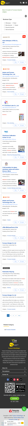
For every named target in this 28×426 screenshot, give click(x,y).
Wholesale (8, 23)
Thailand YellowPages (14, 348)
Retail (14, 23)
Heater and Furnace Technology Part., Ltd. (8, 73)
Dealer (16, 25)
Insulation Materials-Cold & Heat (14, 188)
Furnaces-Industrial (11, 60)
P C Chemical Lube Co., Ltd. (10, 105)
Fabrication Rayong (8, 272)
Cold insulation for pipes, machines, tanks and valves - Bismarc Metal (10, 169)
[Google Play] (21, 390)
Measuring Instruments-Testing (13, 154)
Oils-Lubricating (10, 123)
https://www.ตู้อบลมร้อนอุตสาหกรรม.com (10, 76)
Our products (5, 371)
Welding (9, 287)
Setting (19, 422)
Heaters (9, 220)
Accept (22, 422)
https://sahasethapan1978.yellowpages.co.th (11, 44)
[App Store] (21, 386)
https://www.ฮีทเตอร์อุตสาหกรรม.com (10, 204)
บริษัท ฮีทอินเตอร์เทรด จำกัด (10, 227)
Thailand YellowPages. (17, 415)
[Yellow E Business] (8, 379)
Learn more (11, 424)
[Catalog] (24, 36)
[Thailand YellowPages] (11, 379)
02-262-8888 (14, 398)
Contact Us (5, 374)
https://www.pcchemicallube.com (9, 107)
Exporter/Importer (10, 27)
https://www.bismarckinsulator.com (9, 172)
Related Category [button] (9, 325)
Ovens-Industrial (10, 91)
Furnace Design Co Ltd (9, 243)
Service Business (10, 29)
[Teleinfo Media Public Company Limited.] (14, 411)
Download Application (20, 384)
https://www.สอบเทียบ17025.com (9, 139)
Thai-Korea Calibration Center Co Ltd (9, 136)
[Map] (15, 62)
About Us (4, 368)
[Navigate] (22, 62)
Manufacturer (9, 25)
